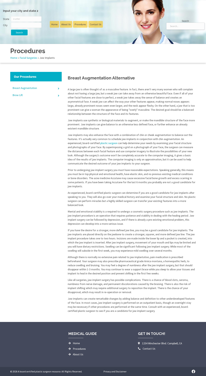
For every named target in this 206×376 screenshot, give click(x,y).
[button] (193, 371)
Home (13, 57)
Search (19, 32)
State (6, 19)
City (5, 25)
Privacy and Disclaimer (115, 371)
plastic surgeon (108, 143)
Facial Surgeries (28, 57)
